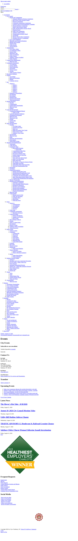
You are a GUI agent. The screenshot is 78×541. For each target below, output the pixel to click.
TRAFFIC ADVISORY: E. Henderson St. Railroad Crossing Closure (27, 424)
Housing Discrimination (18, 188)
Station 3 (15, 87)
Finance (9, 75)
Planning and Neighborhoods (14, 142)
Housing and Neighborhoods (17, 181)
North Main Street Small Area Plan (21, 164)
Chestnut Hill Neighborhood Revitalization (23, 178)
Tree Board (15, 35)
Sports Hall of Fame (14, 141)
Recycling (12, 244)
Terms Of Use (24, 529)
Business (6, 283)
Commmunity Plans (11, 300)
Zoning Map (13, 120)
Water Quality (13, 269)
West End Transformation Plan (20, 166)
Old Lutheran (16, 239)
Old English (16, 237)
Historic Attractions (11, 324)
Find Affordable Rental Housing (20, 184)
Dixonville (15, 234)
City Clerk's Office (14, 49)
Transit (8, 272)
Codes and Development (13, 287)
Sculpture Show (16, 197)
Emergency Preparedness (16, 93)
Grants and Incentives (15, 170)
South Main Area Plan (18, 163)
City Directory (13, 64)
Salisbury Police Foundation (16, 226)
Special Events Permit (15, 98)
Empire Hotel (13, 52)
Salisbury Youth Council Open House (20, 390)
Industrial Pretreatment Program (17, 265)
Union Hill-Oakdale (17, 241)
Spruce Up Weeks (17, 251)
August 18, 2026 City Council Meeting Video (18, 411)
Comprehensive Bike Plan (19, 151)
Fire (8, 82)
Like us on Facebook (6, 499)
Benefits (12, 102)
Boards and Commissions (16, 17)
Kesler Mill (18, 149)
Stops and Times (14, 278)
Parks (11, 137)
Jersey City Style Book (18, 159)
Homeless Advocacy (18, 212)
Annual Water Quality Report (8, 489)
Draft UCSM (16, 112)
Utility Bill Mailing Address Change (15, 417)
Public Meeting (13, 58)
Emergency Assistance (18, 182)
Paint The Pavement (17, 196)
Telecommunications (15, 100)
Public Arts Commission (18, 31)
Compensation (13, 104)
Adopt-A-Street (13, 230)
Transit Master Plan (14, 276)
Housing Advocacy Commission (20, 38)
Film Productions (14, 67)
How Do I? (6, 331)
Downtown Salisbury (12, 74)
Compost (12, 243)
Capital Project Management (13, 60)
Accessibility (7, 4)
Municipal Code (14, 53)
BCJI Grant (15, 218)
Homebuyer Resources (18, 185)
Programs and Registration (16, 138)
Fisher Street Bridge (17, 255)
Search (16, 9)
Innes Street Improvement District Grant (22, 177)
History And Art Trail (18, 195)
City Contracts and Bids (12, 285)
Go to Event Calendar (6, 397)
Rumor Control (13, 69)
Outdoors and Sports (12, 325)
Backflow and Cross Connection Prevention (20, 261)
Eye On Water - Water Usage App (18, 262)
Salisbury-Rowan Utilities (13, 258)
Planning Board (16, 30)
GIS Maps (12, 168)
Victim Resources (14, 228)
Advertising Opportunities (13, 284)
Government (7, 14)
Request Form (13, 97)
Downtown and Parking (12, 302)
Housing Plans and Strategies (20, 189)
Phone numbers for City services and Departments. (13, 376)
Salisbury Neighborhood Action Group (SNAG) (20, 393)
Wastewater (12, 270)
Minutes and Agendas (15, 42)
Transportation (10, 280)
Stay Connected (10, 313)
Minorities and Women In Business (18, 41)
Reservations (13, 140)
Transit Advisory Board (15, 277)
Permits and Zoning (11, 295)
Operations (15, 207)
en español (12, 349)
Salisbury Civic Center (18, 133)
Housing (9, 306)
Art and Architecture (12, 320)
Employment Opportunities (16, 105)
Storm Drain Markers (18, 248)
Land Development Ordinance (17, 113)
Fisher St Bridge (17, 256)
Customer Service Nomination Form (9, 491)
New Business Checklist (12, 294)
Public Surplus (10, 296)
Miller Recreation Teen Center (20, 130)
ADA (11, 273)
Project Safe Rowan (17, 215)
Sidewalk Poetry (17, 200)
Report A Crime (13, 225)
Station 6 (15, 91)
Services (15, 208)
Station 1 (15, 85)
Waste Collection (14, 250)
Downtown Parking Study (19, 153)
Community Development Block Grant (22, 175)
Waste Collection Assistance (19, 252)
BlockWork (15, 199)
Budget (11, 79)
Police (8, 201)
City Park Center (17, 126)
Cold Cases (12, 210)
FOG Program (13, 263)
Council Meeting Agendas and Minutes (10, 484)
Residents (6, 298)
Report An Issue (14, 245)
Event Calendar (13, 65)
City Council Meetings (15, 39)
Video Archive (13, 45)
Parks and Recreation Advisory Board (22, 28)
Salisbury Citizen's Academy (17, 57)
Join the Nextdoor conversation (8, 504)
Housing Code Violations (19, 186)
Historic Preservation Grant (19, 171)
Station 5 (15, 90)
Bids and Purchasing (15, 78)
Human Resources (11, 101)
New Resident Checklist (12, 309)
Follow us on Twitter (6, 500)
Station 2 (15, 86)
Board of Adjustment (18, 21)
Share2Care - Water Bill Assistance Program (20, 266)
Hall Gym (15, 129)
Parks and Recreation (12, 123)
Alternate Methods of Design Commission (23, 19)
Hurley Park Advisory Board (20, 27)
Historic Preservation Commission (21, 36)
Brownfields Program (18, 148)
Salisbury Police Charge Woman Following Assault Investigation (26, 430)
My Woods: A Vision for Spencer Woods (22, 162)
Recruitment (13, 96)
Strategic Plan (13, 43)
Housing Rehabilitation (18, 190)
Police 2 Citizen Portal (15, 222)
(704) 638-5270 (4, 372)
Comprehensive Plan (12, 288)
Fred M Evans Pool (17, 127)
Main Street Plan (17, 160)
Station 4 (15, 89)
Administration (10, 47)
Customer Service (14, 80)
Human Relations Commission (20, 25)
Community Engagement (13, 63)
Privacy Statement (32, 529)
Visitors (5, 318)
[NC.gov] (6, 528)
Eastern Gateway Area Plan (19, 155)
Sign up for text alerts (6, 497)
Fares (11, 274)
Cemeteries (12, 232)
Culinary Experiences (12, 321)
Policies (11, 108)
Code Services (13, 145)
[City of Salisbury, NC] (6, 10)
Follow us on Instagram (6, 503)
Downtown (12, 167)
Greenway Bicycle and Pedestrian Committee (24, 24)
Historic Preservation (15, 179)
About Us (12, 83)
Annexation (12, 144)
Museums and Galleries (12, 327)
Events (8, 322)
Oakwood (15, 236)
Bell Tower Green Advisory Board (21, 20)
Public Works (10, 229)
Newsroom (12, 68)
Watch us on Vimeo (5, 501)
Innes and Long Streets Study (20, 157)
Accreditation (16, 206)
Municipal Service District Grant (20, 174)
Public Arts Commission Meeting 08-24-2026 (20, 389)
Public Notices (13, 56)
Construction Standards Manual (17, 111)
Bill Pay (9, 299)
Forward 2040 (16, 156)
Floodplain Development (16, 115)
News (8, 310)
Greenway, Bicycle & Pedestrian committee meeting (21, 394)
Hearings (12, 122)
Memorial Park (16, 240)
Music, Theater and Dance (13, 328)
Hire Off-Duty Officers (15, 219)
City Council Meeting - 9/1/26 (16, 392)
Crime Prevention (14, 214)
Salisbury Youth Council (19, 32)
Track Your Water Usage (13, 314)
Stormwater (12, 247)
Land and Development (12, 109)
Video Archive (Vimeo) (15, 72)
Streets (11, 254)
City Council (10, 16)
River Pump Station (14, 267)
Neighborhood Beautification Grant (21, 173)
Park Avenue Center (17, 131)
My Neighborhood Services (13, 307)
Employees (3, 6)
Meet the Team (13, 61)
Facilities (12, 124)
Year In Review (13, 46)
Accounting (12, 76)
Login (2, 530)
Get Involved (13, 134)
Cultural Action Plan (18, 152)
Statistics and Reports (18, 217)
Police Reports (4, 482)
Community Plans (14, 146)
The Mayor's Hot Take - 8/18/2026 (14, 404)
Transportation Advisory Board (20, 34)
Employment (4, 480)
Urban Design (13, 193)
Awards (11, 71)
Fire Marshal (13, 94)
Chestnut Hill (16, 233)
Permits (11, 119)
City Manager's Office (15, 50)
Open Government (14, 54)
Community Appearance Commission (22, 23)
